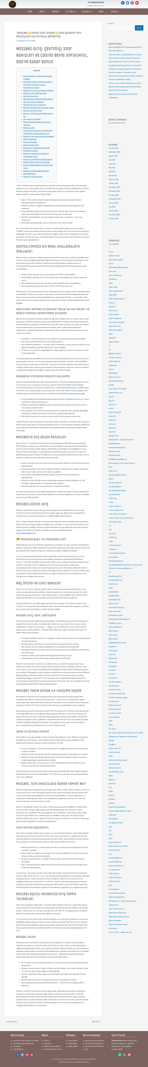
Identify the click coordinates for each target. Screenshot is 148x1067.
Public (111, 791)
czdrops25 (112, 549)
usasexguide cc (114, 889)
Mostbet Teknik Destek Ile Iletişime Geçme (38, 108)
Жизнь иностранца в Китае (119, 916)
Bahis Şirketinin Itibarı (31, 145)
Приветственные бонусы (118, 924)
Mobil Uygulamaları (30, 139)
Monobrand (113, 658)
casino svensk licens (116, 510)
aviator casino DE (115, 412)
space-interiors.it (115, 842)
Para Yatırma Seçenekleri (32, 119)
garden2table (113, 592)
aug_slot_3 (113, 404)
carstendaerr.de (114, 494)
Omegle (111, 740)
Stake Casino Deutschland (118, 846)
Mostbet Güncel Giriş (30, 96)
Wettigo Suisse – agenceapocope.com (122, 901)
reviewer (112, 803)
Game (111, 588)
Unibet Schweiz (114, 881)
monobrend (113, 662)
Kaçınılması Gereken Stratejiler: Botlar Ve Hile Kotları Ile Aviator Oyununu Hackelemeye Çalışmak (37, 85)
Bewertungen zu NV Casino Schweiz (122, 463)
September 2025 (114, 152)
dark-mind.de (113, 557)
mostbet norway (115, 689)
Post (110, 787)
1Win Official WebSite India (118, 267)
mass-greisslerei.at (115, 627)
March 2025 (113, 175)
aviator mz (112, 424)
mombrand (112, 646)
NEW (110, 721)
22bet (111, 334)
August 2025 (113, 156)
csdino (111, 541)
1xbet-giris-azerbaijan (116, 322)
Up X (110, 885)
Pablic (111, 756)
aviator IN (112, 416)
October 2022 (113, 218)
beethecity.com (114, 451)
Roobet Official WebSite (117, 807)
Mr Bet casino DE (115, 705)
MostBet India (114, 686)
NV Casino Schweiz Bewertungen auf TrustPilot (126, 733)
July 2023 (112, 207)
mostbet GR (113, 678)
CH (110, 526)
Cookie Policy (92, 1059)
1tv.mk (111, 252)
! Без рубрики (114, 244)
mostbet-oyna (114, 701)
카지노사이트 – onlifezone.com (120, 932)
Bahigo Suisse (114, 436)
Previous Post (11, 1022)
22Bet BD (112, 338)
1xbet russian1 (114, 314)
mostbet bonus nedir (76, 393)
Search (111, 23)
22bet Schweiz (114, 342)
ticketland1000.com (116, 858)
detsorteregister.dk (116, 561)
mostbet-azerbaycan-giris (118, 697)
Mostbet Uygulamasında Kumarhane (36, 171)
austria (111, 408)
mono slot (112, 654)
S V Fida (69, 11)
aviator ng (112, 428)
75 (109, 350)
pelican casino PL (115, 768)
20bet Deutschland (115, 330)
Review (111, 795)
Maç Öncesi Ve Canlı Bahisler (33, 102)
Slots (110, 834)
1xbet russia (113, 310)
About (42, 11)
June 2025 (112, 164)
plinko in (112, 780)
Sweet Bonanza (114, 850)
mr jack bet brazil (115, 709)
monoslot (112, 670)
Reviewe (112, 799)
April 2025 (112, 171)
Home (30, 11)
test (110, 854)
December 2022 (114, 214)
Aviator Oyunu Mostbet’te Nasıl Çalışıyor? (38, 159)
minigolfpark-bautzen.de (117, 642)
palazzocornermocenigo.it (118, 760)
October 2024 (113, 195)
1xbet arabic (113, 287)
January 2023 (113, 211)
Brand (111, 479)
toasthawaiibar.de (115, 862)
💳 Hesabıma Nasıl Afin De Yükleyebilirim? (38, 99)
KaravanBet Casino (115, 615)
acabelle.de (113, 365)
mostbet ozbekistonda (117, 693)
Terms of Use (84, 1059)
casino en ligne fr (115, 506)
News (101, 11)
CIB (110, 529)
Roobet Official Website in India (120, 811)
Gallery (85, 11)
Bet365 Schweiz (114, 455)
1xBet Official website (117, 299)
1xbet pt (112, 303)
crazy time (112, 533)
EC (110, 572)
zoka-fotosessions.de (116, 909)
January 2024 (113, 203)
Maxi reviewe (113, 631)
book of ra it (113, 471)
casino (111, 502)
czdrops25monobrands (117, 553)
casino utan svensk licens (118, 514)
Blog (110, 467)
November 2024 (114, 191)
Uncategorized (22, 41)
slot (110, 830)
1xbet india (113, 295)
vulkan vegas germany (117, 897)
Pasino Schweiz (114, 764)
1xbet (111, 283)
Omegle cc (112, 744)
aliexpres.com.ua (115, 377)
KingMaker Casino (115, 623)
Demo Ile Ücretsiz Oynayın (32, 110)
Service (55, 11)
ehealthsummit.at (115, 576)
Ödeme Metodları (29, 174)
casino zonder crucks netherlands (121, 518)
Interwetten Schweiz (116, 607)
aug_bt (111, 400)
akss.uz (111, 369)
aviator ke (112, 420)
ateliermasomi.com (115, 393)
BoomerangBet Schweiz (117, 475)
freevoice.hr (113, 584)
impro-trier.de (114, 603)
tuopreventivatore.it (116, 866)
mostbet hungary (115, 682)
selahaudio (112, 815)
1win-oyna (112, 271)
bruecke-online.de (115, 483)
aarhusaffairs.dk (114, 361)
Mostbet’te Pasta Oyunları (32, 176)
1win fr (111, 263)
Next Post (97, 1022)
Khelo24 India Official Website (119, 619)
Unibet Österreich (115, 877)
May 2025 (112, 167)
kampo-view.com (115, 611)
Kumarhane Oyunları (30, 151)
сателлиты (113, 928)
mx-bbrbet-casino (115, 713)
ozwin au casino (114, 752)
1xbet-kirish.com (115, 326)
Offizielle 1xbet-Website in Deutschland (123, 736)
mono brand (113, 650)
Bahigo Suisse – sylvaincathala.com (121, 439)
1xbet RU (112, 307)
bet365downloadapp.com (118, 459)
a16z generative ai (115, 357)
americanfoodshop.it (116, 381)
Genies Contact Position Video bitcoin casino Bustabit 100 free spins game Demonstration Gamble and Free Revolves (125, 86)
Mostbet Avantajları (30, 142)
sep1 (110, 826)
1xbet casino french (116, 291)
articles (111, 385)
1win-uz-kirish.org (115, 275)
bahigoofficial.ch (114, 443)
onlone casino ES (115, 748)
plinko (111, 776)
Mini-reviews (113, 639)
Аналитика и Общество (117, 913)
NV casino (112, 729)
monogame (113, 666)
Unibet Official (114, 873)
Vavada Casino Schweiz (117, 893)
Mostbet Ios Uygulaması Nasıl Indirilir (36, 148)
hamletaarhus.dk (115, 599)
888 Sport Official (115, 353)
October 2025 (113, 148)
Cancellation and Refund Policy (70, 1059)
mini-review (113, 635)
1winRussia (113, 279)
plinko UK (112, 783)
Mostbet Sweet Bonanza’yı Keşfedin (36, 162)
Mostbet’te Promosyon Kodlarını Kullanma (38, 90)
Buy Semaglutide (115, 486)
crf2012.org (113, 537)
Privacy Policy (56, 1059)
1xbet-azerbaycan (115, 318)
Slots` (111, 838)
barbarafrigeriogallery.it (117, 447)
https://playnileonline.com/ (25, 533)
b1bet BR (112, 432)
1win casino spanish (116, 260)
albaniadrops (113, 373)
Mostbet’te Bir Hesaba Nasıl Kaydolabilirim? (38, 136)
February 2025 (114, 179)
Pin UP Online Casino (116, 772)
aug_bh (111, 396)
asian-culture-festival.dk (117, 389)
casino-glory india (115, 522)
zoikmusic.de (113, 905)
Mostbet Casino (29, 128)
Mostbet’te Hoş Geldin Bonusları (35, 93)
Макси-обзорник (115, 920)
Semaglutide (113, 819)
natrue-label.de (114, 717)
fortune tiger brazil (115, 580)
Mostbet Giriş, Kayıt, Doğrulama (34, 105)
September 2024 (114, 199)
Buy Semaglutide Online (117, 490)
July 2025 (112, 160)
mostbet (19, 303)
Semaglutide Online (116, 823)
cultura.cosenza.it (115, 545)
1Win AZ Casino (114, 256)
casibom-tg (113, 498)
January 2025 (113, 183)
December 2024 (114, 187)
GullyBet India (114, 596)
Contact (114, 11)
